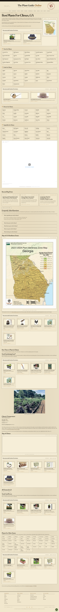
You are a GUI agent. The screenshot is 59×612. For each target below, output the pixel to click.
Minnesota (29, 540)
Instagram (30, 586)
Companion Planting (33, 596)
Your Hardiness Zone (33, 597)
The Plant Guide (29, 5)
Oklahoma (54, 543)
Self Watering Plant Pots (7, 468)
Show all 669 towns (6, 491)
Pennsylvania (11, 546)
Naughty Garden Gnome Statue (36, 370)
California (29, 536)
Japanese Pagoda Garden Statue (22, 510)
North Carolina (54, 541)
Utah (48, 546)
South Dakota (29, 547)
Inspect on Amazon (6, 101)
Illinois (29, 538)
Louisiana (54, 538)
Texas (41, 546)
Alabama (11, 536)
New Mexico (29, 543)
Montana (48, 540)
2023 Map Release (33, 599)
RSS (43, 597)
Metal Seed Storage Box (35, 468)
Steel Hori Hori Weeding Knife (22, 370)
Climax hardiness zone (15, 312)
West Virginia (23, 550)
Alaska (4, 536)
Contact (44, 596)
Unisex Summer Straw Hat (27, 40)
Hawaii (11, 538)
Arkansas (17, 536)
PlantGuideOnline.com (22, 186)
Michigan (23, 540)
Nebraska (11, 543)
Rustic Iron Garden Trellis (48, 468)
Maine (17, 540)
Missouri (35, 540)
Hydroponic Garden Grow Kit (8, 40)
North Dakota (4, 544)
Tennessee (35, 546)
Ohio (48, 543)
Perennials (6, 603)
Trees (5, 597)
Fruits (5, 600)
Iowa (17, 538)
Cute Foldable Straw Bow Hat (36, 99)
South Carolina (23, 547)
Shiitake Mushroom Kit (21, 468)
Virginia (54, 546)
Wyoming (29, 549)
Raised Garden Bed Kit (21, 565)
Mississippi (41, 540)
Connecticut (41, 536)
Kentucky (48, 538)
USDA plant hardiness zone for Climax (13, 429)
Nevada (35, 543)
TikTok (35, 586)
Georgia (4, 538)
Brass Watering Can (6, 99)
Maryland (11, 540)
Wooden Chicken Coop (7, 510)
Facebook (27, 586)
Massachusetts (4, 540)
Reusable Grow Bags (47, 510)
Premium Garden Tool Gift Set (8, 340)
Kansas (41, 538)
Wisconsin (17, 549)
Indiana (35, 538)
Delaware (48, 536)
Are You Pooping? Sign (7, 565)
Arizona (23, 536)
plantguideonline (28, 186)
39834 (6, 419)
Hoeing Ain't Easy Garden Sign (49, 370)
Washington (11, 549)
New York (41, 543)
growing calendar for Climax (10, 351)
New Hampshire (17, 544)
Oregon (4, 546)
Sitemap (44, 599)
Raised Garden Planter (7, 370)
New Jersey (23, 543)
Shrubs (5, 596)
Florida (54, 536)
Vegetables (6, 599)
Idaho (23, 538)
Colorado (35, 536)
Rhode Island (17, 547)
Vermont (4, 549)
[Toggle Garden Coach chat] (56, 609)
